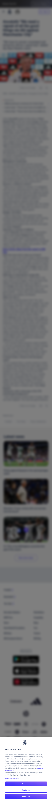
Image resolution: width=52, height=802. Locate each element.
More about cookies (12, 778)
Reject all (26, 796)
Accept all (26, 784)
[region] (26, 769)
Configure (26, 790)
